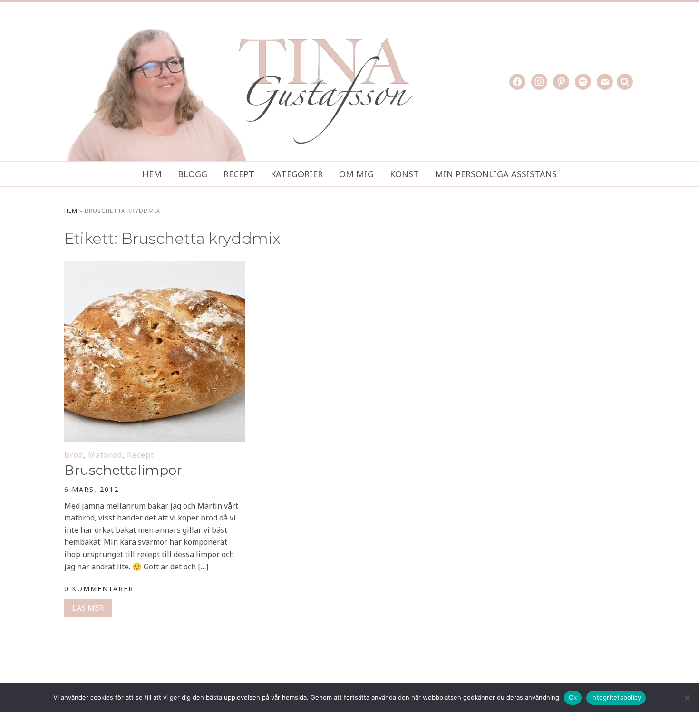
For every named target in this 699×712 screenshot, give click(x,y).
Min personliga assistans (496, 174)
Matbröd (105, 455)
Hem (152, 174)
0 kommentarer (99, 588)
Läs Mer (88, 608)
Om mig (356, 174)
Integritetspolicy (616, 697)
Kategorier (297, 174)
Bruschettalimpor (123, 470)
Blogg (192, 174)
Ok (573, 697)
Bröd (73, 455)
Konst (404, 174)
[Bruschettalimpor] (154, 267)
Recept (238, 174)
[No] (687, 697)
